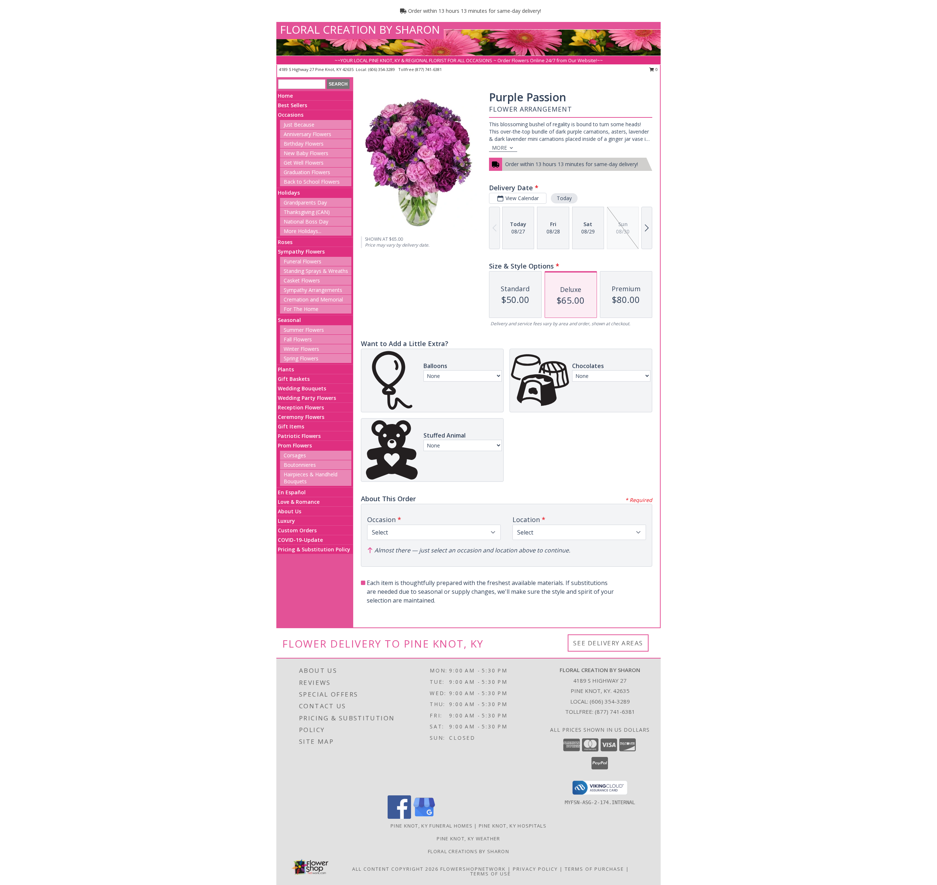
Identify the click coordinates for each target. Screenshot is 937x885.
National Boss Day (306, 221)
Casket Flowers (302, 280)
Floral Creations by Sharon (468, 851)
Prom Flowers (295, 445)
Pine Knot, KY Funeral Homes (432, 825)
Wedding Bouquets (302, 388)
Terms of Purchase (594, 869)
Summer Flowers (304, 329)
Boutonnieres (300, 464)
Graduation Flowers (307, 172)
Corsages (295, 455)
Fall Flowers (298, 339)
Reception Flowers (301, 407)
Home (285, 95)
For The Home (301, 308)
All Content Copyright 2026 (395, 869)
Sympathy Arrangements (313, 289)
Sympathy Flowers (301, 251)
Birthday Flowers (304, 143)
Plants (286, 369)
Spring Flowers (301, 358)
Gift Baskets (294, 378)
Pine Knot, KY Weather (468, 838)
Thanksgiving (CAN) (307, 212)
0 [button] (656, 69)
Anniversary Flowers (307, 134)
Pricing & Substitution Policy (314, 549)
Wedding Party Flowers (307, 397)
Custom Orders (297, 530)
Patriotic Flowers (299, 435)
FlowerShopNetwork (473, 869)
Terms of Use (490, 873)
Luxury (286, 520)
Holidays (289, 192)
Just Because (299, 124)
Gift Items (291, 426)
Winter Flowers (301, 348)
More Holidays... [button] (302, 231)
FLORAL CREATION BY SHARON (360, 29)
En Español (292, 492)
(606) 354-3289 (382, 69)
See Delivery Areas (608, 643)
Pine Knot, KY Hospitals (512, 825)
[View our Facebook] (399, 816)
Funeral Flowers (302, 261)
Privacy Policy (535, 869)
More (499, 147)
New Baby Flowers (306, 153)
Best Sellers (292, 105)
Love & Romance (299, 501)
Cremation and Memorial (313, 299)
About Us (289, 511)
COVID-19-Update (300, 539)
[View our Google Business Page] (424, 816)
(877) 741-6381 (428, 69)
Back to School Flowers (312, 181)
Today (564, 198)
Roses (285, 242)
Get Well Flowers (304, 162)
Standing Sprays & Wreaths (316, 270)
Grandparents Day (305, 202)
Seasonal (289, 319)
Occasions (290, 114)
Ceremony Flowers (301, 416)
